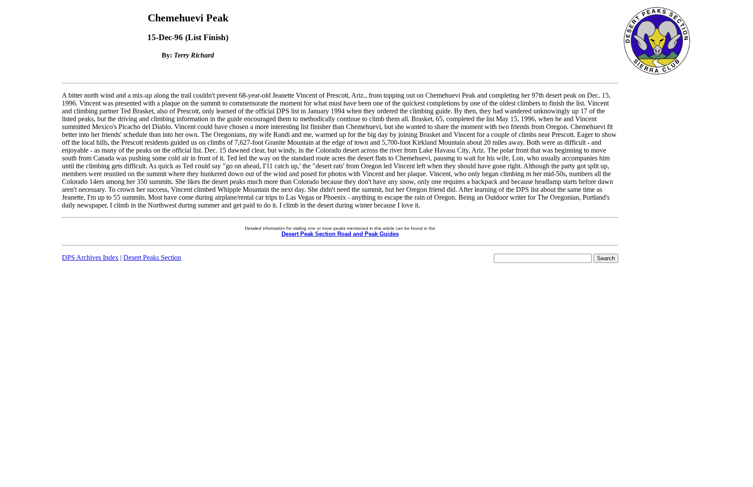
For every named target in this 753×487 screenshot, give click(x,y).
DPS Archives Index (90, 257)
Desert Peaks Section (152, 257)
